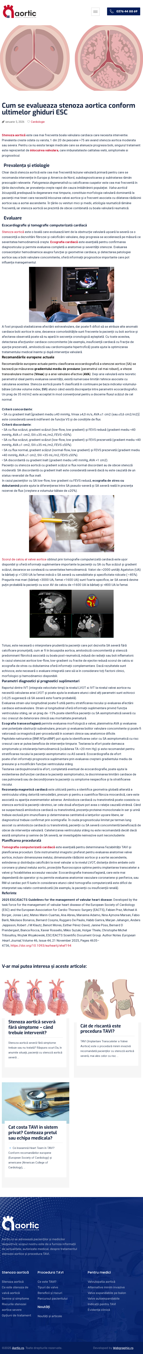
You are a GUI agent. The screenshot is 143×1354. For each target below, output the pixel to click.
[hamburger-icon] (95, 12)
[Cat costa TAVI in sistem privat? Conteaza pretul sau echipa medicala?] (35, 1103)
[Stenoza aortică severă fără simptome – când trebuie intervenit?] (35, 999)
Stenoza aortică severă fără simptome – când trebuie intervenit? (31, 1027)
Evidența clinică (99, 1310)
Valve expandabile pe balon (107, 1293)
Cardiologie (38, 121)
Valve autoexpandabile (104, 1298)
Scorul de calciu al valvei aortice (24, 559)
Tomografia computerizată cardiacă (28, 847)
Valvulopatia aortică (101, 1281)
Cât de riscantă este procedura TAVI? (100, 1028)
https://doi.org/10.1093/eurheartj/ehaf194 (41, 945)
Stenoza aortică (13, 232)
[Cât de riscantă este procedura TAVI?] (107, 1001)
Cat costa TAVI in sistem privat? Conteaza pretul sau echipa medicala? (33, 1132)
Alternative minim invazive (106, 1287)
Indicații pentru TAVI (102, 1304)
